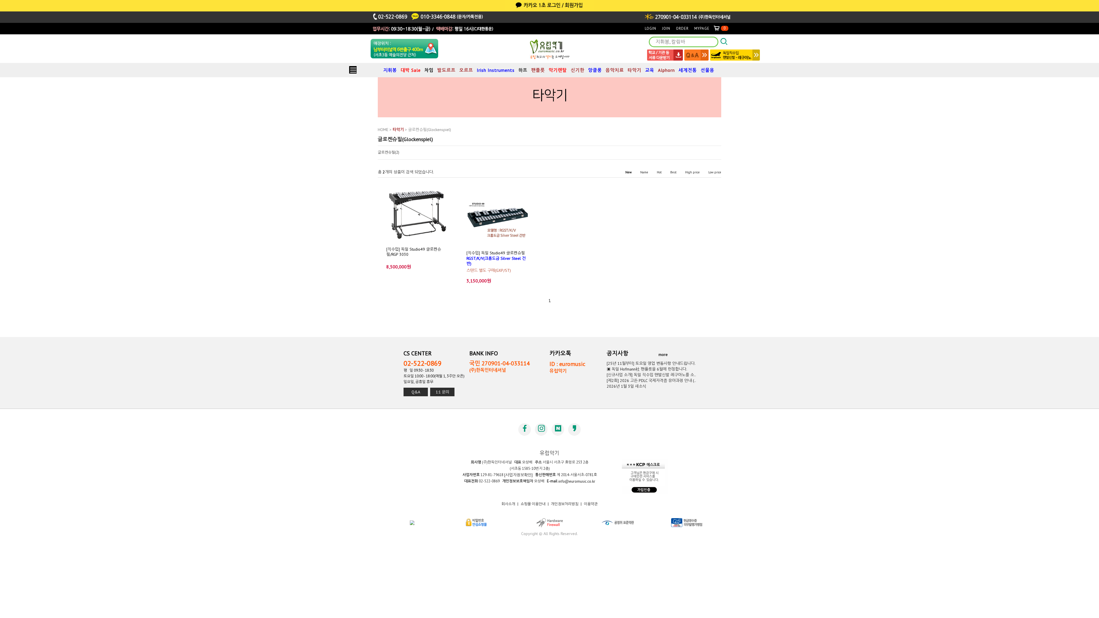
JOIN (666, 28)
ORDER (682, 28)
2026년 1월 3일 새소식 (626, 386)
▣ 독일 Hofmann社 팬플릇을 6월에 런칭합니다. (647, 369)
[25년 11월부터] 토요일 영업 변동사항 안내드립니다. (651, 363)
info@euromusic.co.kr (576, 481)
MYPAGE (701, 28)
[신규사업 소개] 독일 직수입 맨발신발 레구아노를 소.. (651, 374)
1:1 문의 (442, 392)
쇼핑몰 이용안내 (533, 504)
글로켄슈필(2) (388, 152)
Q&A (416, 392)
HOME (383, 129)
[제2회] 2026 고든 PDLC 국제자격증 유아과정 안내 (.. (651, 380)
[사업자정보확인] (518, 475)
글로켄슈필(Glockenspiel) (429, 129)
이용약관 (591, 504)
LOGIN (650, 28)
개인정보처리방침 (564, 504)
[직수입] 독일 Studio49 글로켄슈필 (496, 258)
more (663, 354)
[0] (719, 28)
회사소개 (508, 504)
